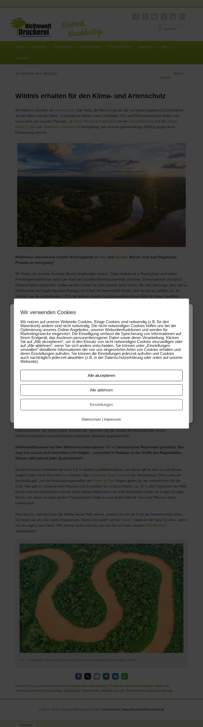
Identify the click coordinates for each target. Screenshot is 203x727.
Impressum (112, 419)
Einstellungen (101, 404)
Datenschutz (91, 419)
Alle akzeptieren (101, 375)
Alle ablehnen (101, 390)
